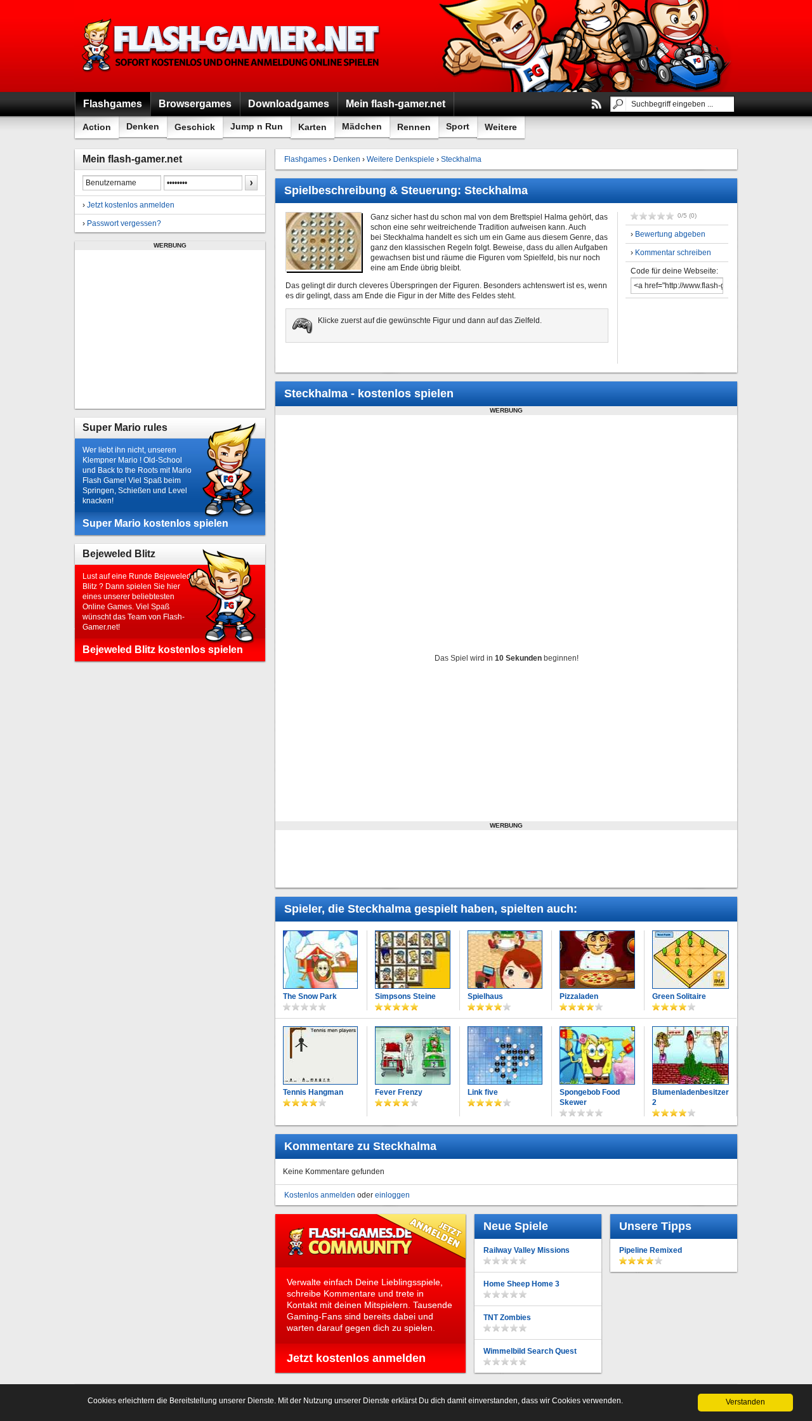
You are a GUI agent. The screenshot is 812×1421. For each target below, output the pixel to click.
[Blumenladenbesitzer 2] (690, 1055)
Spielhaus (485, 996)
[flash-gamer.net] (232, 46)
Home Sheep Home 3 (521, 1283)
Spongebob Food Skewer (590, 1097)
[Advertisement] (170, 329)
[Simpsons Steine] (412, 959)
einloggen (392, 1195)
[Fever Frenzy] (412, 1055)
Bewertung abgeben (670, 234)
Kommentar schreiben (673, 252)
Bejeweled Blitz (118, 553)
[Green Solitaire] (690, 959)
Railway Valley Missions (526, 1250)
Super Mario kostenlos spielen (155, 523)
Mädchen (362, 126)
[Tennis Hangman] (320, 1055)
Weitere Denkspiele (401, 159)
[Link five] (505, 1055)
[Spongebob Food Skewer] (597, 1055)
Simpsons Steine (405, 996)
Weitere (501, 127)
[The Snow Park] (320, 959)
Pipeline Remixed (650, 1250)
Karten (312, 127)
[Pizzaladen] (597, 959)
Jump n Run (256, 126)
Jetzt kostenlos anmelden (130, 205)
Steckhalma (461, 159)
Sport (457, 126)
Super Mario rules (124, 427)
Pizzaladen (579, 996)
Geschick (194, 127)
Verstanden (745, 1402)
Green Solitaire (679, 996)
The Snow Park (310, 996)
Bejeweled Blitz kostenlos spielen (162, 649)
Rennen (414, 127)
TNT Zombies (507, 1317)
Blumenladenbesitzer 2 (690, 1097)
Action (96, 127)
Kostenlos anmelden (319, 1195)
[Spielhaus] (505, 959)
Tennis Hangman (313, 1092)
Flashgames (305, 159)
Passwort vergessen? (124, 223)
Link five (483, 1092)
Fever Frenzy (398, 1092)
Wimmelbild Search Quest (530, 1351)
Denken (142, 126)
